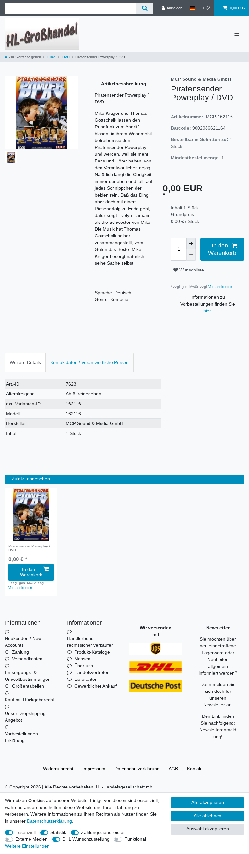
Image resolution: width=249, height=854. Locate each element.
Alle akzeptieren (207, 802)
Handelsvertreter (91, 672)
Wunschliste (191, 269)
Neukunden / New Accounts (23, 642)
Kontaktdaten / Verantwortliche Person (89, 362)
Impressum (93, 768)
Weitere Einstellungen (27, 845)
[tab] (25, 362)
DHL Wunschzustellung (86, 839)
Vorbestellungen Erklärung (21, 737)
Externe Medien (31, 839)
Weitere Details (25, 362)
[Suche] (144, 8)
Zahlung (20, 652)
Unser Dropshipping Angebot (25, 717)
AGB (173, 768)
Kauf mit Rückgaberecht (29, 699)
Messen (82, 658)
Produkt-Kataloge (92, 652)
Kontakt (195, 768)
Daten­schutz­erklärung (137, 768)
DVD (65, 57)
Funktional (135, 839)
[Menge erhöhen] (191, 243)
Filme (51, 57)
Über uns (83, 665)
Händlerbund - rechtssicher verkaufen (90, 642)
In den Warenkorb (222, 249)
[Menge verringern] (191, 255)
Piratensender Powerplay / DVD (29, 548)
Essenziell (25, 832)
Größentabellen (28, 686)
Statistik (58, 832)
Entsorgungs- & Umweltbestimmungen (28, 676)
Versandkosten (220, 287)
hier (207, 310)
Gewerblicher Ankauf (95, 686)
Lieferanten (86, 679)
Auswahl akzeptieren (207, 828)
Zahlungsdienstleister (103, 832)
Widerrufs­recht (58, 768)
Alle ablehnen (207, 815)
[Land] (192, 8)
